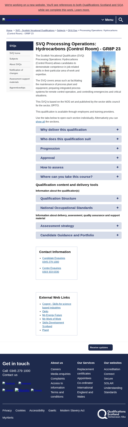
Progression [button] (50, 148)
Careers (56, 369)
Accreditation (112, 369)
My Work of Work (51, 319)
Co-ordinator (85, 383)
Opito (45, 311)
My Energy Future (52, 315)
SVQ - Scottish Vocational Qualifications (34, 30)
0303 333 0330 (50, 272)
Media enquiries (61, 373)
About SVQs (16, 64)
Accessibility (37, 410)
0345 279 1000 (50, 262)
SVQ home (15, 53)
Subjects (61, 30)
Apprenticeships (17, 87)
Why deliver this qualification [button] (63, 129)
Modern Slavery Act (72, 410)
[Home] (20, 19)
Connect (109, 373)
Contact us (9, 375)
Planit (45, 330)
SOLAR (108, 383)
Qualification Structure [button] (58, 198)
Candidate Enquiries (53, 258)
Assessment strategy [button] (57, 226)
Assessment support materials (20, 80)
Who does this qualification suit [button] (65, 139)
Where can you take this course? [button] (66, 176)
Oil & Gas (72, 30)
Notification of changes (16, 71)
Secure (108, 378)
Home (9, 30)
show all (40, 121)
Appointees (84, 378)
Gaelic (52, 410)
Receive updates (99, 347)
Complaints (58, 378)
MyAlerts (7, 417)
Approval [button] (47, 158)
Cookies (20, 410)
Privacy (7, 410)
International (85, 387)
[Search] (121, 19)
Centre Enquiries (51, 268)
